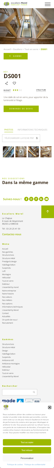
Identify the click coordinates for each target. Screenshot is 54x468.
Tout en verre (31, 49)
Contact (5, 313)
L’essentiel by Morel (10, 310)
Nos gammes (7, 252)
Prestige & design (9, 261)
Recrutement (7, 323)
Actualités (6, 316)
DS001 (12, 76)
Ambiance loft (8, 360)
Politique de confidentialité (34, 464)
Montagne (6, 274)
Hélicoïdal (6, 277)
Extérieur (6, 284)
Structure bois (8, 255)
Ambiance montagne (11, 363)
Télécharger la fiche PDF (19, 138)
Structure (41, 90)
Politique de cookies (15, 464)
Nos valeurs (7, 297)
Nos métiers (7, 300)
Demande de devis (21, 108)
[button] (49, 407)
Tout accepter (27, 442)
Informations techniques (12, 307)
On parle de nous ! (10, 320)
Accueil (7, 49)
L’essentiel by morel (10, 287)
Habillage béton (8, 265)
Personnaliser (27, 458)
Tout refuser (27, 450)
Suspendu (6, 268)
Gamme (17, 56)
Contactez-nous (11, 234)
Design (5, 350)
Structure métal (8, 258)
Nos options (7, 303)
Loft (3, 271)
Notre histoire (8, 293)
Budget (7, 90)
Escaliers (17, 49)
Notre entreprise (9, 290)
